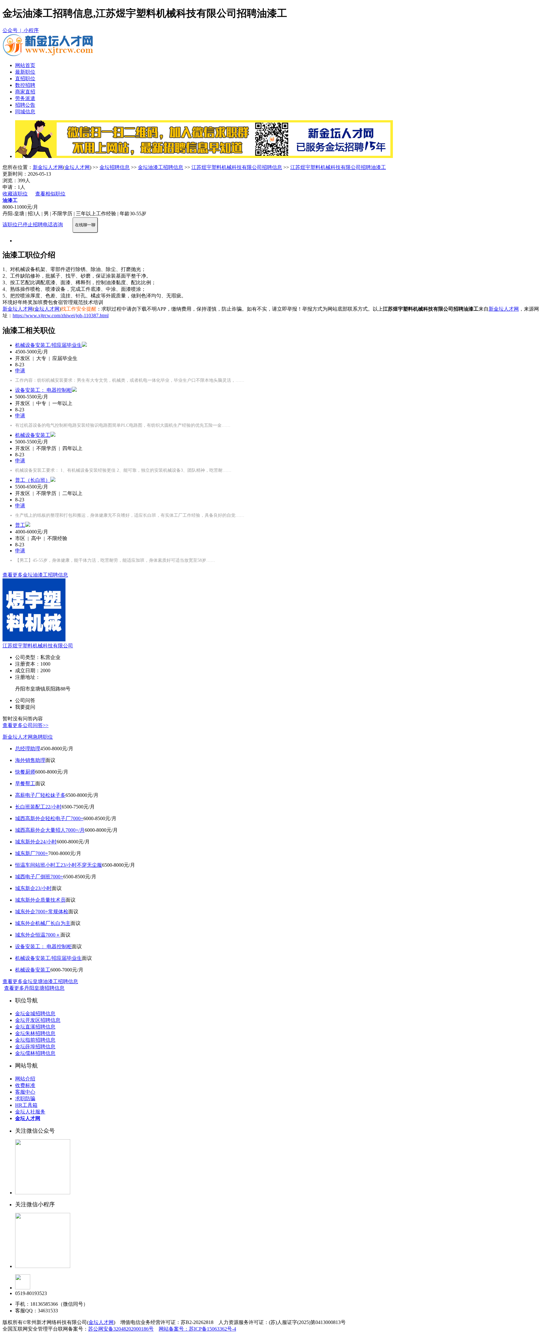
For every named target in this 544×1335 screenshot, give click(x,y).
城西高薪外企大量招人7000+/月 (50, 830)
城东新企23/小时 (33, 888)
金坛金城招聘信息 (35, 1013)
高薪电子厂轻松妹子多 (40, 795)
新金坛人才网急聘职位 (28, 737)
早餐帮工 (25, 783)
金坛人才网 (77, 167)
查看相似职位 (50, 193)
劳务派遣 (25, 98)
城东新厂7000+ (31, 853)
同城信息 (25, 111)
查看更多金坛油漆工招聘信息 (35, 574)
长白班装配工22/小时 (38, 806)
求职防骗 (25, 1098)
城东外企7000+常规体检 (41, 911)
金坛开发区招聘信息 (37, 1020)
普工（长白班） (32, 480)
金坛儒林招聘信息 (35, 1053)
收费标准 (25, 1085)
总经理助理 (27, 748)
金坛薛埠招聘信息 (35, 1046)
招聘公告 (25, 105)
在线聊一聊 (85, 224)
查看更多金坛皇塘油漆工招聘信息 (40, 981)
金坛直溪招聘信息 (35, 1026)
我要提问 (25, 707)
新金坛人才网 (48, 167)
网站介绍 (25, 1078)
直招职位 (25, 78)
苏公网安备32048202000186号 (121, 1329)
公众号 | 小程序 (21, 30)
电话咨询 (53, 224)
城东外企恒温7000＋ (37, 935)
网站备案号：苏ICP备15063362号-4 (197, 1329)
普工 (20, 525)
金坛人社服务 (30, 1111)
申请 (20, 370)
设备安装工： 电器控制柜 (43, 390)
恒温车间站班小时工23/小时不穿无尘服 (58, 865)
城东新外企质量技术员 (40, 900)
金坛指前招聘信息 (35, 1040)
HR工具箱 (26, 1105)
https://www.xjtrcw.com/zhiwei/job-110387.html (61, 315)
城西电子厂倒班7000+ (39, 876)
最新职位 (25, 72)
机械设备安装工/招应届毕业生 (48, 345)
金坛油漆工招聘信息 (160, 167)
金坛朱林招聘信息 (35, 1033)
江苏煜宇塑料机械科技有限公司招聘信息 (236, 167)
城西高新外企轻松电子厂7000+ (49, 818)
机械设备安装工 (32, 435)
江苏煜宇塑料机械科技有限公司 (38, 645)
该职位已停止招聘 (23, 224)
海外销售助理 (30, 760)
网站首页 (25, 65)
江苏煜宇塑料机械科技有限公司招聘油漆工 (338, 167)
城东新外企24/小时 (36, 841)
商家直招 (25, 91)
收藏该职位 (15, 193)
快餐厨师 (25, 772)
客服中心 (25, 1092)
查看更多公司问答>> (25, 725)
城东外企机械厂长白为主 (43, 923)
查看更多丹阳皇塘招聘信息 (34, 988)
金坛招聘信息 (114, 167)
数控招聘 (25, 85)
